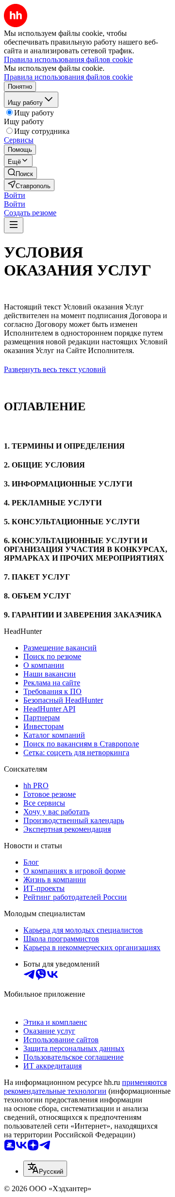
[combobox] (45, 1169)
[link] (20, 173)
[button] (14, 195)
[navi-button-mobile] (13, 225)
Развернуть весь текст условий (55, 369)
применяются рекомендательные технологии (85, 1086)
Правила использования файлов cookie (68, 77)
